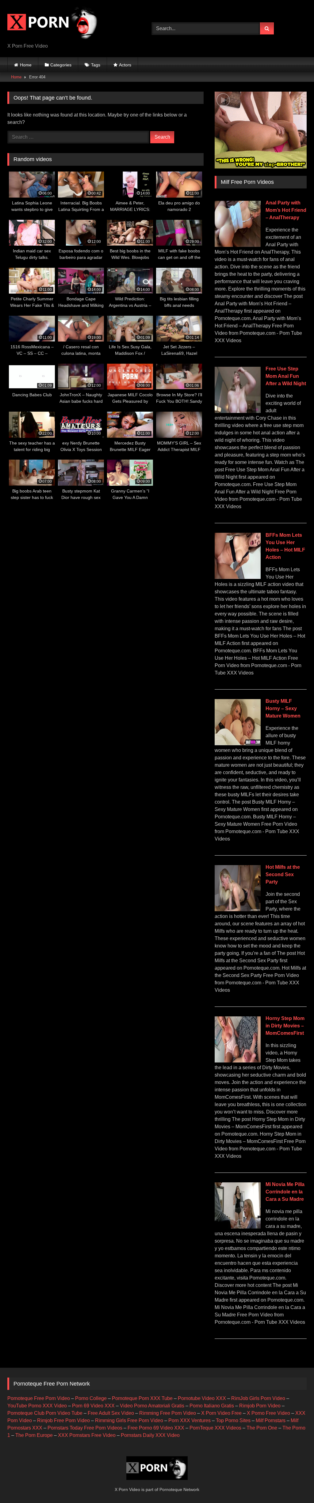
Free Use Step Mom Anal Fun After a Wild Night (286, 376)
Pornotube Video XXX (202, 1398)
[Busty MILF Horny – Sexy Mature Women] (238, 743)
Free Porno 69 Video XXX (156, 1427)
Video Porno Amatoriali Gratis (152, 1405)
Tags (95, 64)
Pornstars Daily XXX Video (150, 1435)
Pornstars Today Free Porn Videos (85, 1427)
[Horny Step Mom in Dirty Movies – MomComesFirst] (238, 1060)
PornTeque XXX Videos (215, 1427)
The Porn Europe (34, 1435)
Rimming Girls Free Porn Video (129, 1420)
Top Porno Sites (233, 1420)
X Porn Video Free (221, 1413)
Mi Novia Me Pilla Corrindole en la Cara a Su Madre (285, 1192)
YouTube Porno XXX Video (37, 1405)
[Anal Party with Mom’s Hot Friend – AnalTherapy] (238, 245)
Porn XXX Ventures (189, 1420)
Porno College (91, 1398)
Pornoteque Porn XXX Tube (142, 1398)
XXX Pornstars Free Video (87, 1435)
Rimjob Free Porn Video (63, 1420)
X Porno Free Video (268, 1413)
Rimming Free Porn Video (167, 1413)
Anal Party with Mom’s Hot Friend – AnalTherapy (286, 210)
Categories (60, 64)
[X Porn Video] (70, 23)
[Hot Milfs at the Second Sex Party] (238, 909)
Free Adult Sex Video (111, 1413)
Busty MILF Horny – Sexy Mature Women (283, 708)
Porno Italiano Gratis (212, 1405)
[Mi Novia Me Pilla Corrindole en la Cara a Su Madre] (238, 1226)
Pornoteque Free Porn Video (38, 1398)
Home (26, 64)
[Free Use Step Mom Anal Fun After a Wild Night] (238, 411)
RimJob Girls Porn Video (258, 1398)
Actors (125, 64)
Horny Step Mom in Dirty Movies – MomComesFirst (285, 1026)
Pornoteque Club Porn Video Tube (44, 1413)
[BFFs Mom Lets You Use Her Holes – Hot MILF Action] (238, 577)
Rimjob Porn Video (260, 1405)
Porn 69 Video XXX (93, 1405)
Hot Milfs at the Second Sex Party (283, 874)
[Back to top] (295, 1485)
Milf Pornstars (270, 1420)
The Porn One (262, 1427)
